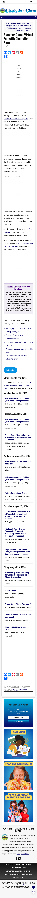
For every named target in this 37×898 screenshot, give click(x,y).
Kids (24, 868)
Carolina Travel (18, 878)
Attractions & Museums (14, 871)
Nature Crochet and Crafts (16, 493)
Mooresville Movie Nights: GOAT (16, 628)
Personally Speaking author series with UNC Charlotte (20, 29)
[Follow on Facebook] (1, 2)
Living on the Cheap (23, 854)
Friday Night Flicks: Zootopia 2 (18, 604)
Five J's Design (23, 885)
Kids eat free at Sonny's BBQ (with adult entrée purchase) (17, 399)
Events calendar (27, 874)
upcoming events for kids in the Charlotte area (18, 385)
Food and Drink (16, 868)
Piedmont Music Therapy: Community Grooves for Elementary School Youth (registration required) (15, 532)
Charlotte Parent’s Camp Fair (16, 119)
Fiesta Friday (10, 590)
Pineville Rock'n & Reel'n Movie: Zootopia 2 (18, 615)
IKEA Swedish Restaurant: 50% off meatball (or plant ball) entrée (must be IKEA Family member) (18, 515)
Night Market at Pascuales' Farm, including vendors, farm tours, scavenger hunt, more (17, 551)
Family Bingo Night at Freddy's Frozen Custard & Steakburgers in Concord (18, 437)
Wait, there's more (20, 689)
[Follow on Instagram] (4, 2)
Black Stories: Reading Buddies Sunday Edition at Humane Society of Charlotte (18, 25)
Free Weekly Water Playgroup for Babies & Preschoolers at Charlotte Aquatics (17, 574)
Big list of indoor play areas (17, 335)
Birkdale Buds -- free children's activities (18, 462)
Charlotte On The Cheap (18, 11)
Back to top (9, 864)
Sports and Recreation (11, 874)
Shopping (27, 871)
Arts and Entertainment (23, 864)
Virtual (17, 690)
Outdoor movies (12, 339)
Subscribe (10, 370)
